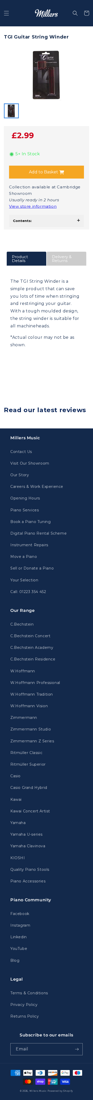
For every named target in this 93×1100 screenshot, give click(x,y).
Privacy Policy (23, 1004)
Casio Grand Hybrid (28, 787)
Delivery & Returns (62, 258)
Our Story (19, 475)
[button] (6, 13)
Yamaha (18, 822)
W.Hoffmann (22, 671)
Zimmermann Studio (30, 729)
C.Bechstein (22, 624)
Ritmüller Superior (28, 764)
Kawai (16, 799)
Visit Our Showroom (29, 463)
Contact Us (21, 451)
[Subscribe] (76, 1049)
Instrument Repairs (29, 545)
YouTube (18, 948)
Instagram (20, 925)
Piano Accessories (27, 881)
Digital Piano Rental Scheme (38, 533)
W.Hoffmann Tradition (31, 694)
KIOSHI (17, 858)
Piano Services (24, 510)
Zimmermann (23, 717)
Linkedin (18, 937)
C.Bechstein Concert (30, 636)
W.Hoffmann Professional (35, 682)
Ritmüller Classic (26, 752)
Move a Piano (23, 556)
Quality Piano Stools (29, 869)
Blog (14, 960)
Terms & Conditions (29, 993)
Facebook (19, 913)
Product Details (20, 258)
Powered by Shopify (60, 1091)
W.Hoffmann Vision (29, 706)
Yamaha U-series (26, 834)
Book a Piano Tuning (30, 521)
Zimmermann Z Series (32, 741)
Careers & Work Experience (36, 486)
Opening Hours (25, 498)
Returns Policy (24, 1016)
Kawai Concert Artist (30, 811)
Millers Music (38, 1091)
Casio (15, 776)
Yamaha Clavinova (27, 846)
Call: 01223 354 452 (28, 591)
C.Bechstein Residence (33, 659)
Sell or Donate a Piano (32, 568)
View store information (33, 206)
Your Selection (24, 580)
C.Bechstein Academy (31, 647)
